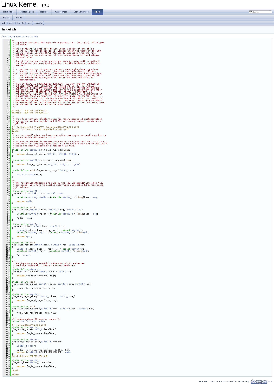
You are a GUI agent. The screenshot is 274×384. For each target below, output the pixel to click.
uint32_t (35, 150)
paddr (31, 346)
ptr (43, 232)
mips (11, 23)
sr (71, 170)
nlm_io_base (39, 321)
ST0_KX (51, 154)
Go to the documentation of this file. (20, 36)
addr (43, 197)
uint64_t (33, 193)
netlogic (38, 23)
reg (61, 193)
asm (29, 23)
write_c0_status (26, 174)
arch (3, 23)
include (20, 23)
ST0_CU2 (51, 164)
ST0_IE (62, 154)
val (80, 210)
